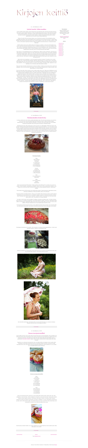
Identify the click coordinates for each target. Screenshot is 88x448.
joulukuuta (60, 55)
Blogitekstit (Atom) (37, 436)
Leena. (64, 38)
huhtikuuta (60, 50)
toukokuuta (60, 49)
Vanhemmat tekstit (54, 434)
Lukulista (64, 36)
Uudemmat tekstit (19, 434)
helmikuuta (60, 44)
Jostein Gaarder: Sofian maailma (36, 29)
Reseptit (61, 36)
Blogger (55, 444)
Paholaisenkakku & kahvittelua (36, 118)
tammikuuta (60, 54)
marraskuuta (61, 43)
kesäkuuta (60, 48)
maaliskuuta (61, 51)
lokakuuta (60, 45)
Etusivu (36, 434)
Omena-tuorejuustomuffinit (36, 333)
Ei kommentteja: (36, 111)
